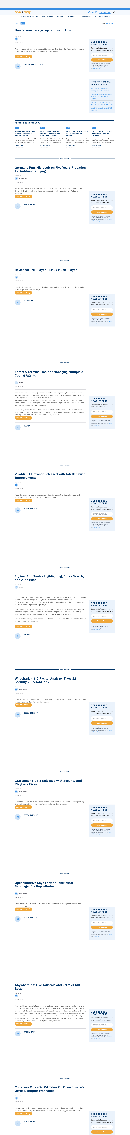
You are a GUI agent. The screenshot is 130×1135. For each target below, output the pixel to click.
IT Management (32, 17)
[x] (96, 12)
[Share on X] (109, 23)
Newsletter (106, 12)
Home (16, 23)
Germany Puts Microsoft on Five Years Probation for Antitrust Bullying (25, 133)
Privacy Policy (96, 68)
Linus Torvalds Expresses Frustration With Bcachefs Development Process (50, 133)
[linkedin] (93, 12)
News (22, 17)
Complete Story (22, 56)
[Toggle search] (114, 12)
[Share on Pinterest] (112, 23)
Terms (110, 67)
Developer (60, 17)
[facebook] (89, 12)
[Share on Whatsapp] (114, 23)
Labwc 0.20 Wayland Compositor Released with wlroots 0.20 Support (101, 97)
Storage (98, 17)
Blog (106, 17)
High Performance (84, 17)
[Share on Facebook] (107, 23)
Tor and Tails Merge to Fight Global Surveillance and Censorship (102, 133)
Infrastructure (48, 17)
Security (71, 17)
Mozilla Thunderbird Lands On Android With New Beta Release (77, 133)
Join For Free (102, 60)
